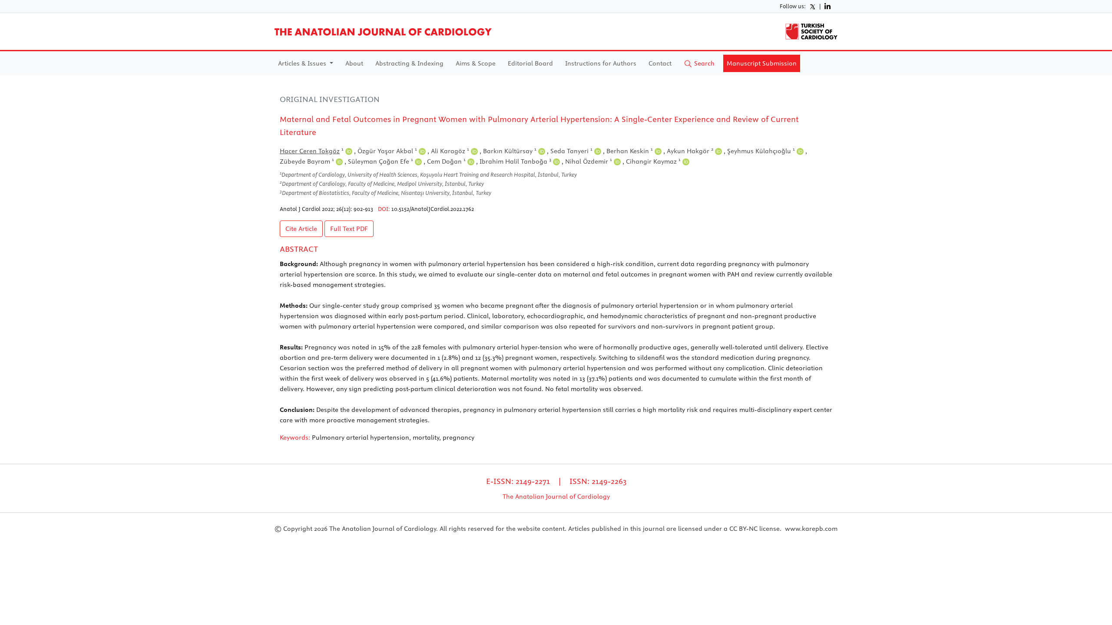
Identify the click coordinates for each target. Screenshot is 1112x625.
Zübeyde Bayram (307, 161)
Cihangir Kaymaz (653, 161)
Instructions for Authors (600, 63)
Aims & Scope (476, 63)
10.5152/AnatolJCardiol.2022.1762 (432, 208)
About (354, 63)
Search (703, 63)
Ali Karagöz (450, 151)
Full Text (349, 229)
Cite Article (301, 229)
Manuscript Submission (762, 63)
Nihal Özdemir (588, 161)
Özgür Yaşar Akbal (387, 151)
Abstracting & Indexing (409, 63)
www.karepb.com (811, 529)
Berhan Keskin (629, 151)
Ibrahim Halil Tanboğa (515, 161)
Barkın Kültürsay (509, 151)
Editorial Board (530, 63)
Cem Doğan (446, 161)
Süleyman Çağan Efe (380, 161)
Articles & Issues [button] (303, 63)
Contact (660, 63)
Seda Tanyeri (571, 151)
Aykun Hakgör (690, 151)
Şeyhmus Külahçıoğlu (761, 151)
